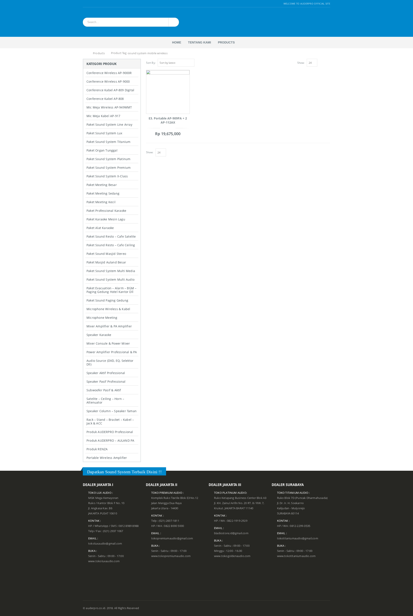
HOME (176, 42)
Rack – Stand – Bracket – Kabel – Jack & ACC (110, 421)
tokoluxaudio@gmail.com (105, 543)
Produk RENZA (97, 449)
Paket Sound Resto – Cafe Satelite (111, 236)
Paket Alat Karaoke (100, 228)
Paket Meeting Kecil (101, 202)
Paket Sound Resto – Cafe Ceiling (110, 245)
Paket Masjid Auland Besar (106, 262)
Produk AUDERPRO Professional (109, 432)
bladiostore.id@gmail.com (231, 533)
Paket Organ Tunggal (101, 150)
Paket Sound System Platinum (108, 159)
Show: (301, 63)
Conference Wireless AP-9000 (108, 81)
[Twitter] (89, 4)
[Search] (173, 22)
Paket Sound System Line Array (109, 124)
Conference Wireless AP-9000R (109, 73)
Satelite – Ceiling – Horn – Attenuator (105, 400)
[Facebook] (84, 4)
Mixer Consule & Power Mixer (108, 343)
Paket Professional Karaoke (106, 211)
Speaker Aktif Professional (105, 373)
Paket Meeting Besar (101, 185)
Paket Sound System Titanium (108, 142)
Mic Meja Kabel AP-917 (103, 116)
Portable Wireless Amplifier (106, 458)
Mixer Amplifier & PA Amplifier (109, 326)
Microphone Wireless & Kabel (108, 309)
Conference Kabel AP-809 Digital (110, 90)
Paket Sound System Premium (108, 168)
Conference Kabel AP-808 (105, 99)
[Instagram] (95, 4)
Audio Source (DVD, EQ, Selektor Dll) (109, 362)
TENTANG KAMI (199, 42)
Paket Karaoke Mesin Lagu (105, 219)
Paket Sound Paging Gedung (107, 300)
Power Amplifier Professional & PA (111, 352)
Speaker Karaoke (98, 335)
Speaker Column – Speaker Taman (111, 411)
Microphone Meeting (101, 318)
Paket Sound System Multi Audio (110, 279)
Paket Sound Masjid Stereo (106, 254)
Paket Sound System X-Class (107, 176)
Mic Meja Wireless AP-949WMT (109, 107)
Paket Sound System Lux (104, 133)
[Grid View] (323, 62)
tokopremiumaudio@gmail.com (172, 538)
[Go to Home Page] (85, 53)
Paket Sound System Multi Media (110, 271)
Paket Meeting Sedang (102, 193)
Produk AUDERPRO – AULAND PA (110, 440)
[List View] (328, 62)
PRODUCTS (226, 42)
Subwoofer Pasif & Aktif (103, 390)
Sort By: (151, 63)
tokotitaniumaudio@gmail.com (297, 538)
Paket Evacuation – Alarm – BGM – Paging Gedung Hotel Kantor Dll (111, 290)
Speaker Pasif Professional (105, 381)
